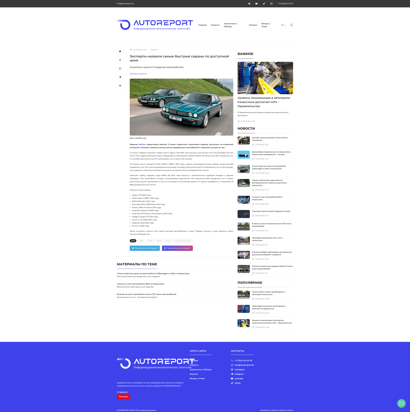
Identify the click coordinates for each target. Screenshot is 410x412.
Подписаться (216, 45)
